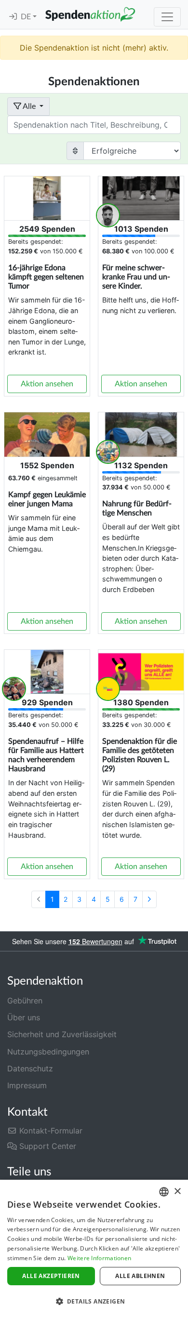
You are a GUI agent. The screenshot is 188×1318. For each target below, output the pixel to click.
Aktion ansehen (47, 384)
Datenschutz (30, 1068)
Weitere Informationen (99, 1258)
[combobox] (164, 1192)
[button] (94, 1301)
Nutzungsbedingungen (48, 1051)
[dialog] (94, 1249)
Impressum (27, 1085)
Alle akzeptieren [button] (51, 1276)
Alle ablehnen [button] (140, 1276)
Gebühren (24, 1000)
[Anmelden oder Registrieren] (13, 16)
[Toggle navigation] (167, 16)
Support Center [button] (46, 1146)
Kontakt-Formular (49, 1130)
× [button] (177, 1191)
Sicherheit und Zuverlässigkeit (62, 1034)
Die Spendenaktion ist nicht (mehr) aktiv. (94, 48)
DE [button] (27, 17)
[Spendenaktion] (90, 14)
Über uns (23, 1017)
